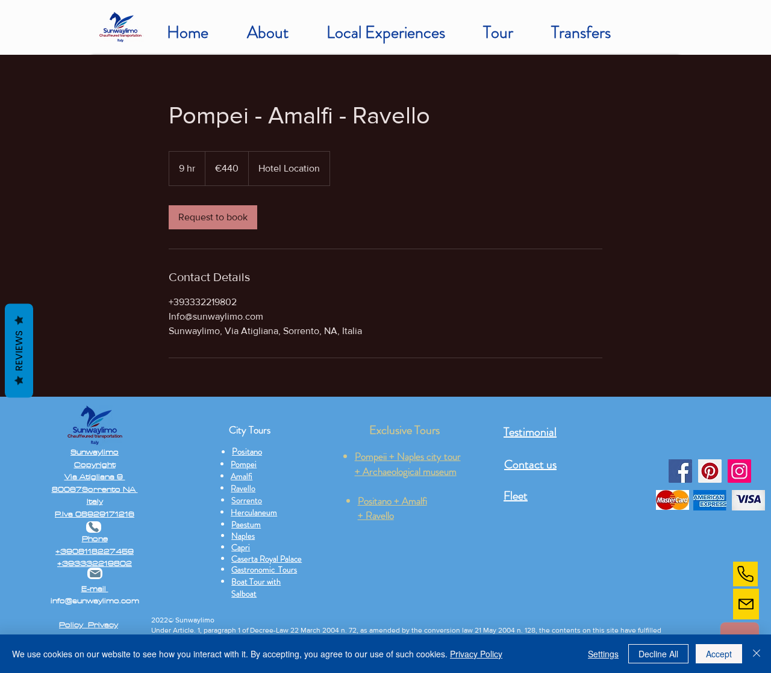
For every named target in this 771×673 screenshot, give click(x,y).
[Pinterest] (710, 471)
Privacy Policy (476, 654)
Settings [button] (603, 654)
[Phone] (745, 574)
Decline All (658, 654)
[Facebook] (680, 471)
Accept (719, 654)
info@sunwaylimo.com (95, 601)
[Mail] (746, 604)
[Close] (756, 653)
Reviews (19, 350)
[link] (213, 217)
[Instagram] (739, 471)
